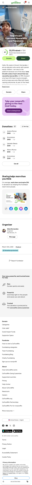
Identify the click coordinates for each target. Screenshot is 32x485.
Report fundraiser (17, 261)
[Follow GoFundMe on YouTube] (7, 425)
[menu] (29, 2)
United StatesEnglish (17, 420)
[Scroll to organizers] (3, 7)
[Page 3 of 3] (17, 43)
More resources (7, 411)
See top (25, 126)
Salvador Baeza (12, 143)
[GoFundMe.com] (16, 2)
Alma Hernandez (12, 229)
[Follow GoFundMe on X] (10, 425)
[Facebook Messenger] (21, 209)
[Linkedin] (26, 209)
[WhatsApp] (16, 209)
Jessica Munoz (12, 131)
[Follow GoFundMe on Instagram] (14, 425)
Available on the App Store (17, 431)
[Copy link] (6, 209)
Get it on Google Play (7, 431)
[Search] (3, 2)
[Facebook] (11, 209)
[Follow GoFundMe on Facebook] (3, 425)
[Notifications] (24, 2)
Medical (18, 247)
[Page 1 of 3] (14, 43)
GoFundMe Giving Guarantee (19, 307)
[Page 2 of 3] (16, 43)
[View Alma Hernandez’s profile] (4, 231)
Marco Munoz (11, 150)
